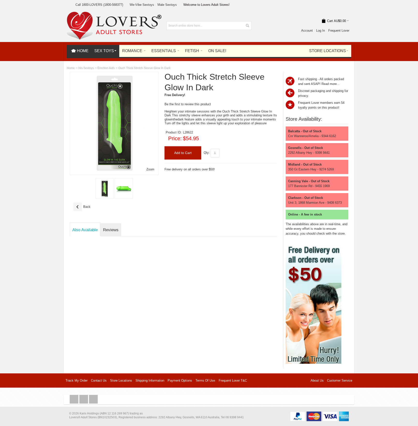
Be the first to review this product (187, 104)
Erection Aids (106, 68)
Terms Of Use (205, 380)
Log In (320, 30)
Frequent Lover (338, 30)
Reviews (111, 229)
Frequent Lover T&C (233, 380)
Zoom (150, 169)
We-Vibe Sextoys (142, 5)
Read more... (330, 84)
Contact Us (99, 380)
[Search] (247, 25)
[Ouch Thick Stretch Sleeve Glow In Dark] (105, 188)
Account (307, 30)
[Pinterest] (93, 399)
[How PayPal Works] (319, 414)
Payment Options (180, 380)
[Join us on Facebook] (74, 399)
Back (81, 207)
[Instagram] (84, 399)
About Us (317, 380)
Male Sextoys (167, 5)
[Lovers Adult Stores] (114, 14)
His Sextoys (86, 68)
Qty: (207, 152)
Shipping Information (149, 380)
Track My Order (77, 380)
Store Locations (121, 380)
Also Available (85, 229)
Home (71, 68)
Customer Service (339, 380)
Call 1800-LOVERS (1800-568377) (99, 5)
